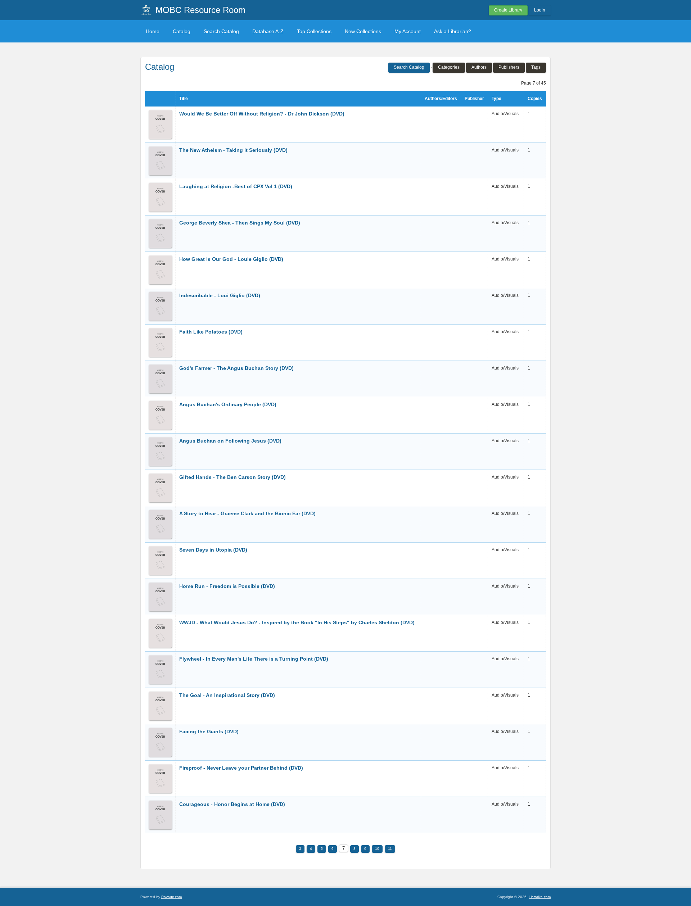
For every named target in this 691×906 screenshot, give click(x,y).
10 (377, 849)
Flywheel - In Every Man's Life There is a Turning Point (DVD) (253, 659)
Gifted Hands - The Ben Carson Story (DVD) (232, 477)
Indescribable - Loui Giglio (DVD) (219, 295)
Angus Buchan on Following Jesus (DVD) (230, 441)
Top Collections (314, 31)
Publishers (508, 67)
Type (496, 98)
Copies (535, 98)
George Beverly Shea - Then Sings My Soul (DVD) (239, 223)
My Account (407, 31)
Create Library (508, 10)
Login (539, 10)
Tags (536, 67)
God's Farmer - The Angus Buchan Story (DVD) (236, 368)
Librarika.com (540, 897)
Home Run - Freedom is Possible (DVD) (227, 586)
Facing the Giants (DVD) (209, 731)
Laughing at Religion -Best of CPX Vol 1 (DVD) (235, 186)
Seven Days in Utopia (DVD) (213, 550)
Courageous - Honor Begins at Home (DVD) (232, 804)
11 (390, 849)
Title (183, 98)
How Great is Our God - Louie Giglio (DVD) (231, 259)
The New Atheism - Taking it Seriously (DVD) (233, 150)
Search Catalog (221, 31)
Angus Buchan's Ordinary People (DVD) (227, 404)
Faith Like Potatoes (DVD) (211, 332)
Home (152, 31)
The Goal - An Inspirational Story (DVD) (227, 695)
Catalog (181, 31)
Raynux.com (171, 897)
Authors (479, 67)
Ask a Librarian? (452, 31)
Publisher (474, 98)
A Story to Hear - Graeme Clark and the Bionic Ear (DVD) (247, 513)
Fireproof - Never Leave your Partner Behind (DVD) (241, 768)
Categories (449, 67)
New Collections (363, 31)
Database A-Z (268, 31)
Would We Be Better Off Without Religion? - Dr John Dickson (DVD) (261, 114)
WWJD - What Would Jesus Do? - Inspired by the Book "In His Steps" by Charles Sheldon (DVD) (297, 622)
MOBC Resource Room (200, 10)
